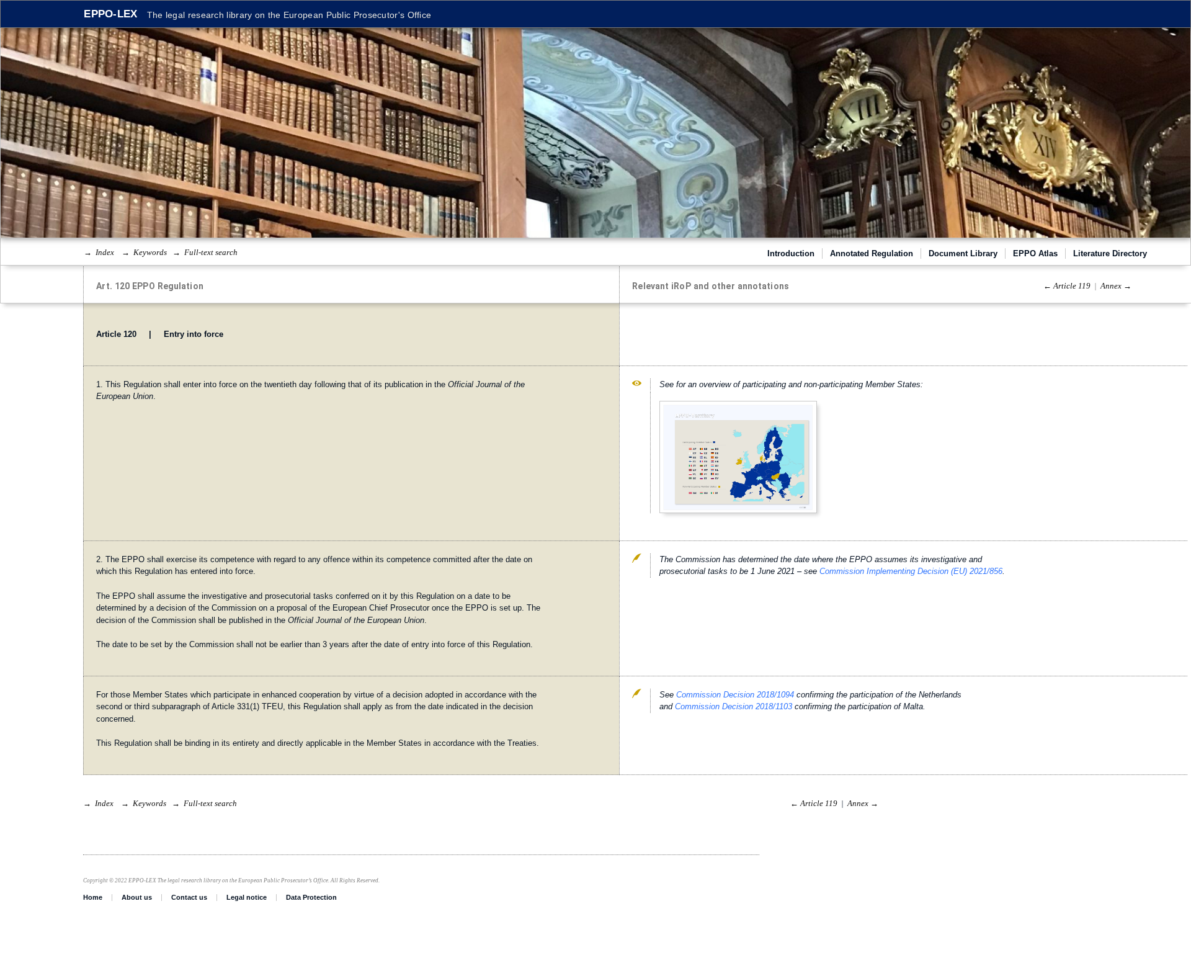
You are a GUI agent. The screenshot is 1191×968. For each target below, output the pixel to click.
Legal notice (246, 897)
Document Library (963, 253)
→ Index (99, 252)
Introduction (790, 253)
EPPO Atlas (1035, 253)
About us (137, 897)
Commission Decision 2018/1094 (735, 694)
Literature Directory (1110, 253)
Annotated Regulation (871, 253)
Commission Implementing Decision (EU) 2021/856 (910, 571)
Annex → (1115, 285)
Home (92, 897)
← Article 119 (1067, 285)
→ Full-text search (205, 252)
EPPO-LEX (110, 14)
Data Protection (311, 897)
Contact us (189, 897)
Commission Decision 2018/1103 (733, 706)
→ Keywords (144, 252)
